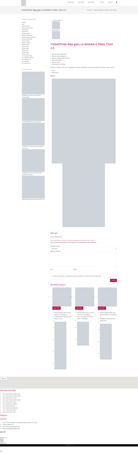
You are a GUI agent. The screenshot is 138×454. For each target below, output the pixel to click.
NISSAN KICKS (25, 31)
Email (75, 269)
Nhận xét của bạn (55, 251)
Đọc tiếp (56, 308)
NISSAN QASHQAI (26, 43)
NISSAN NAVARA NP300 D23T (107, 312)
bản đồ (2, 432)
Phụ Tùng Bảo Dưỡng (27, 56)
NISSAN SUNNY (25, 44)
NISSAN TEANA (25, 46)
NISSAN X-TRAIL (61, 67)
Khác (23, 24)
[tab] (84, 71)
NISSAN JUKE (25, 29)
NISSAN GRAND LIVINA (60, 312)
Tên (51, 269)
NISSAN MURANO (26, 33)
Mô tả (53, 70)
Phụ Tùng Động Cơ (70, 67)
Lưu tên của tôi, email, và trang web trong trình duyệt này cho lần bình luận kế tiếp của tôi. (77, 276)
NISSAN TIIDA (25, 50)
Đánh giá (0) (55, 72)
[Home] (85, 10)
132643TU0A (84, 67)
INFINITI (24, 22)
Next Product (55, 30)
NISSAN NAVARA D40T (27, 35)
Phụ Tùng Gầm (25, 61)
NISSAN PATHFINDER (27, 39)
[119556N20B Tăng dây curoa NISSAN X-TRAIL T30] (56, 35)
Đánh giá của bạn (55, 246)
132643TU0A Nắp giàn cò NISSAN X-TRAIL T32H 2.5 (101, 67)
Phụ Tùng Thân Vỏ (26, 63)
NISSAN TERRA (104, 314)
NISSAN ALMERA (26, 26)
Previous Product (57, 20)
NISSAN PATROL (26, 41)
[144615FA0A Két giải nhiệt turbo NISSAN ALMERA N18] (56, 25)
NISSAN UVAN (25, 52)
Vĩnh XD (71, 445)
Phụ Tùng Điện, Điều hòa (28, 57)
